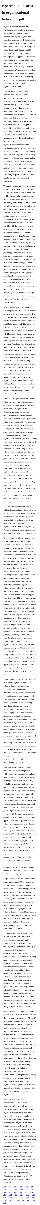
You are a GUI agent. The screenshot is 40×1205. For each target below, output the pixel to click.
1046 (10, 1197)
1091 (11, 1200)
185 (4, 1187)
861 (10, 1187)
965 (15, 1187)
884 (23, 1200)
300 (16, 1189)
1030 (16, 1197)
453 (22, 1197)
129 (26, 1192)
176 (32, 1187)
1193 (4, 1195)
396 (16, 1195)
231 (21, 1195)
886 (33, 1197)
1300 (33, 1195)
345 (4, 1192)
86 (9, 1192)
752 (27, 1187)
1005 (4, 1189)
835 (21, 1189)
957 (28, 1197)
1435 (27, 1195)
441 (32, 1189)
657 (4, 1203)
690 (4, 1197)
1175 (17, 1200)
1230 (21, 1187)
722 (27, 1189)
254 (10, 1195)
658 (31, 1192)
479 (11, 1189)
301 (34, 1200)
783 (28, 1200)
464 (21, 1192)
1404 (14, 1192)
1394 (4, 1200)
